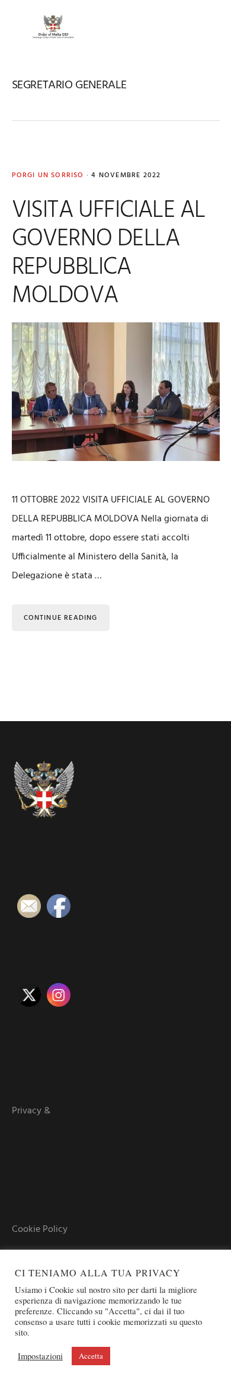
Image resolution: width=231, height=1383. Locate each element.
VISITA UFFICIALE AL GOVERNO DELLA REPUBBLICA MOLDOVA (109, 253)
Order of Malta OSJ (53, 26)
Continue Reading (61, 618)
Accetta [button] (91, 1355)
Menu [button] (205, 26)
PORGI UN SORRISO (48, 175)
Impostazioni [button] (40, 1356)
